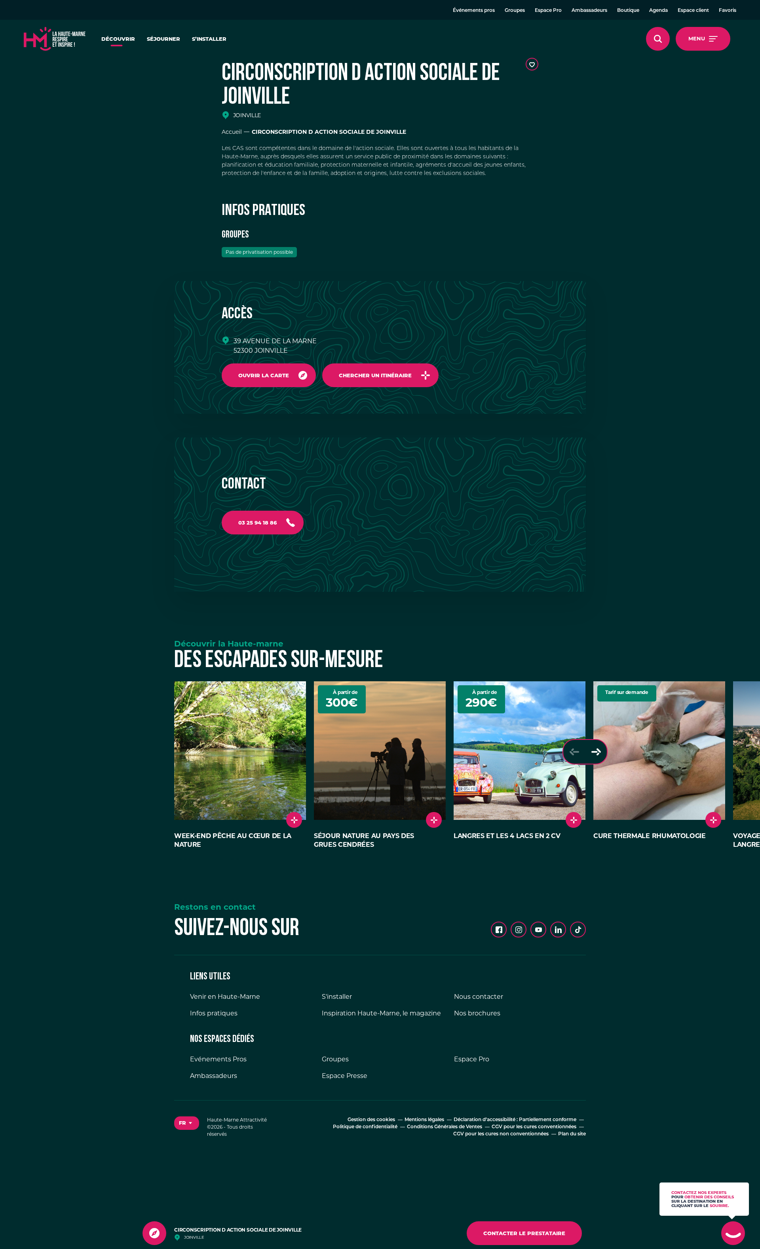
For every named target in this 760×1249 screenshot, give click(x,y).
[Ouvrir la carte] (154, 1233)
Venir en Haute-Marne (225, 996)
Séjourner (163, 39)
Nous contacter (478, 996)
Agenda (658, 10)
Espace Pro (548, 10)
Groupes (515, 10)
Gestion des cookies (371, 1120)
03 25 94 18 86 (257, 522)
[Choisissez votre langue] (186, 1123)
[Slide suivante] (596, 752)
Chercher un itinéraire (375, 375)
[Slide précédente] (574, 752)
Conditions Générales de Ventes (444, 1127)
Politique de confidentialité (365, 1127)
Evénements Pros (218, 1059)
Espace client (693, 10)
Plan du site (572, 1134)
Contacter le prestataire (524, 1233)
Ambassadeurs (589, 10)
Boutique (628, 10)
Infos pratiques (214, 1013)
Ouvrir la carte (263, 375)
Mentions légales (424, 1120)
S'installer (337, 996)
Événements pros (474, 10)
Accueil (232, 131)
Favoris (727, 10)
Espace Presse (344, 1076)
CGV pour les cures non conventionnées (501, 1134)
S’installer (209, 39)
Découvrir (118, 39)
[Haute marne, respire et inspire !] (55, 39)
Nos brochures (477, 1013)
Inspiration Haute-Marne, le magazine (381, 1013)
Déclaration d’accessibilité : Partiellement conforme (515, 1120)
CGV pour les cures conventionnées (534, 1127)
